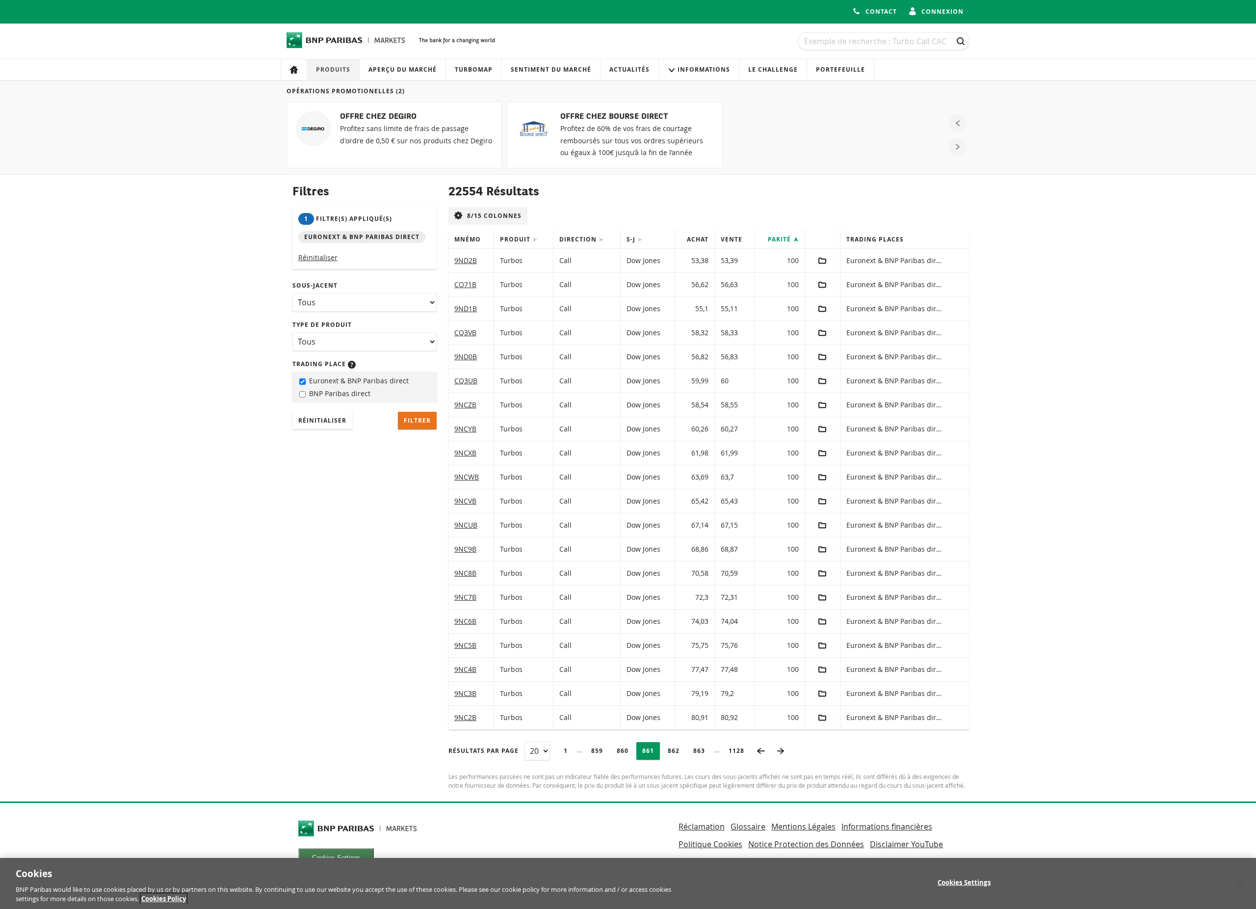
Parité (780, 239)
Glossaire (748, 826)
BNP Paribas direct (338, 393)
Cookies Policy (163, 898)
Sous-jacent (315, 285)
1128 (739, 751)
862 (676, 751)
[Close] (1240, 882)
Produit (516, 239)
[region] (628, 883)
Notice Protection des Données (806, 844)
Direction (579, 239)
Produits (333, 69)
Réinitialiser (318, 257)
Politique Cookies (710, 844)
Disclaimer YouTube (906, 844)
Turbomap (474, 69)
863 (701, 751)
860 (625, 751)
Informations (704, 69)
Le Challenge (773, 69)
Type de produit (322, 325)
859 (599, 751)
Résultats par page (483, 751)
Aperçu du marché (402, 69)
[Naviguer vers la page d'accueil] (346, 40)
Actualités (629, 69)
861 (650, 751)
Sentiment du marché (551, 69)
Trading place (320, 364)
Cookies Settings (964, 882)
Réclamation (702, 826)
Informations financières (886, 826)
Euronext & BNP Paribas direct (358, 380)
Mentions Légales (803, 826)
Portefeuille (840, 69)
